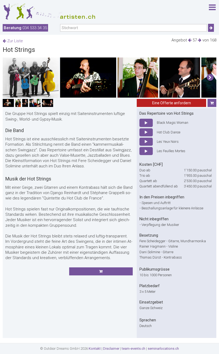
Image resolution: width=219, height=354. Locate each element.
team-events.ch (133, 349)
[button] (210, 77)
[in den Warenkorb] (212, 103)
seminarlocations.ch (163, 349)
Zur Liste (14, 41)
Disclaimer (111, 349)
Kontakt (95, 349)
